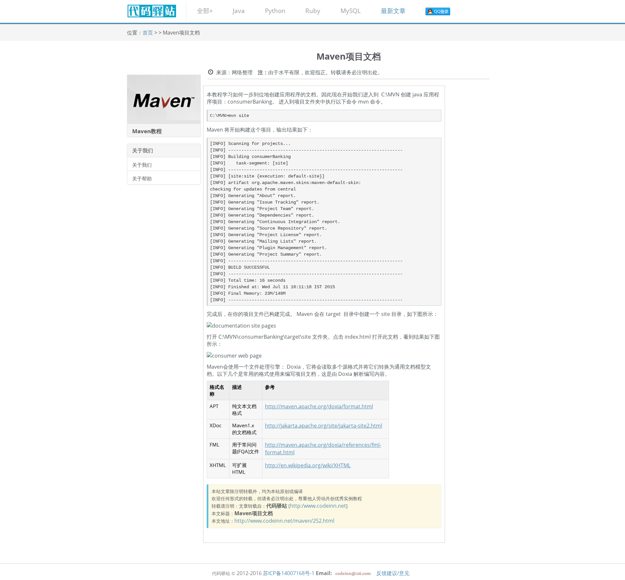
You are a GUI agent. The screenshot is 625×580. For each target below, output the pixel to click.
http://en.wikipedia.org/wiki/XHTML (308, 465)
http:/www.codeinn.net (318, 505)
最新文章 (393, 10)
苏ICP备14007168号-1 (288, 573)
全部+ (205, 10)
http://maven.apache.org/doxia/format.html (319, 406)
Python (275, 10)
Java (239, 10)
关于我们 (142, 165)
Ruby (312, 10)
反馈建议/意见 (393, 573)
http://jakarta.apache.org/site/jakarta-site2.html (323, 425)
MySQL (350, 10)
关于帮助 (142, 178)
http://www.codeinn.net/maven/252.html (284, 520)
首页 (148, 32)
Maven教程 (147, 131)
